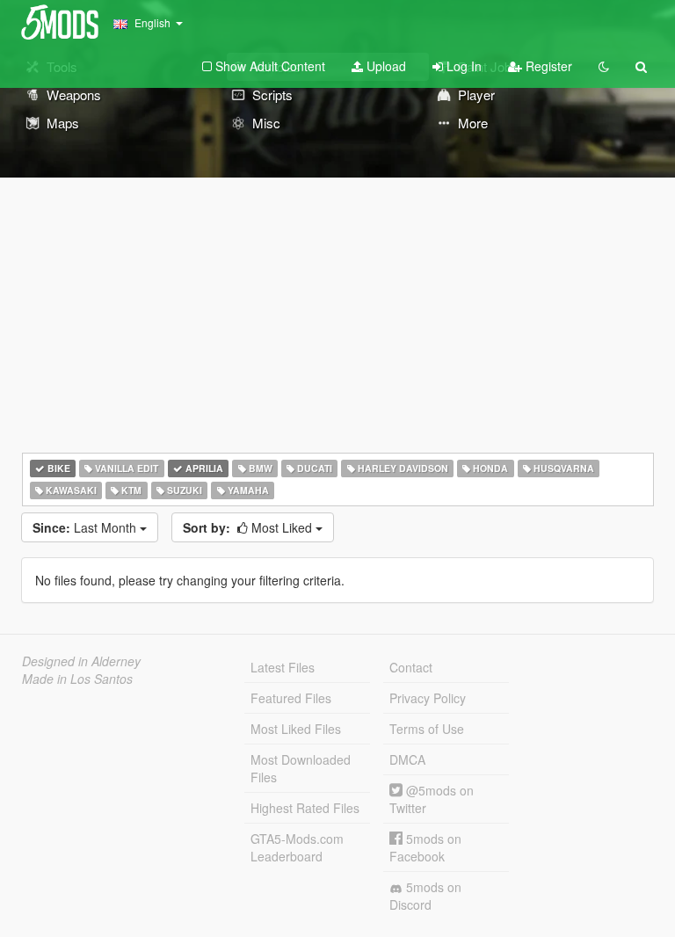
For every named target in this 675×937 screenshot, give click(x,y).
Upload (384, 66)
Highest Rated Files (304, 808)
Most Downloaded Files (300, 768)
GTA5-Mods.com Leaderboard (297, 847)
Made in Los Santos (77, 678)
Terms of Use (426, 728)
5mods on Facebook (425, 847)
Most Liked (249, 527)
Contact (410, 667)
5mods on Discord (425, 895)
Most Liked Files (295, 728)
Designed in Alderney (81, 661)
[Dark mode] (603, 66)
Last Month (86, 527)
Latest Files (282, 667)
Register (547, 66)
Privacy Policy (427, 698)
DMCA (407, 759)
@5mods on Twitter (431, 799)
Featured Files (290, 698)
